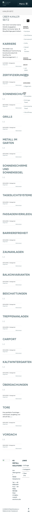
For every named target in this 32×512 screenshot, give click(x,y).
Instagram (25, 469)
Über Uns (25, 474)
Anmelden (27, 96)
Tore (6, 407)
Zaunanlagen (13, 252)
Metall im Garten (10, 141)
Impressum (14, 511)
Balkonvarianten (16, 274)
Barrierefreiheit (15, 233)
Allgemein (5, 64)
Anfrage (25, 465)
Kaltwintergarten (17, 362)
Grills (7, 116)
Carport (9, 339)
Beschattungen (15, 293)
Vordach (10, 434)
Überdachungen (15, 384)
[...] (17, 57)
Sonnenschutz (14, 94)
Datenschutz (6, 511)
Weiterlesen (18, 66)
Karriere (9, 44)
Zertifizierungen (16, 75)
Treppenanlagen (15, 316)
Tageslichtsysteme (17, 195)
